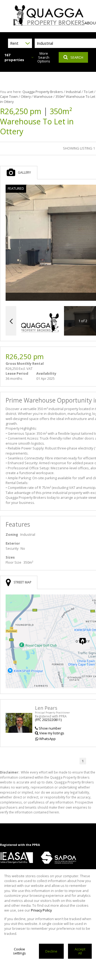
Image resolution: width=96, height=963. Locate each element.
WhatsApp (47, 738)
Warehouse (43, 96)
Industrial (73, 91)
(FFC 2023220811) (48, 719)
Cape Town (9, 96)
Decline (51, 951)
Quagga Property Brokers (42, 91)
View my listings (51, 733)
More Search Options (43, 57)
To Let (88, 91)
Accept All (80, 951)
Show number (50, 728)
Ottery (26, 96)
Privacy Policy (41, 910)
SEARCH (76, 57)
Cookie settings (19, 951)
